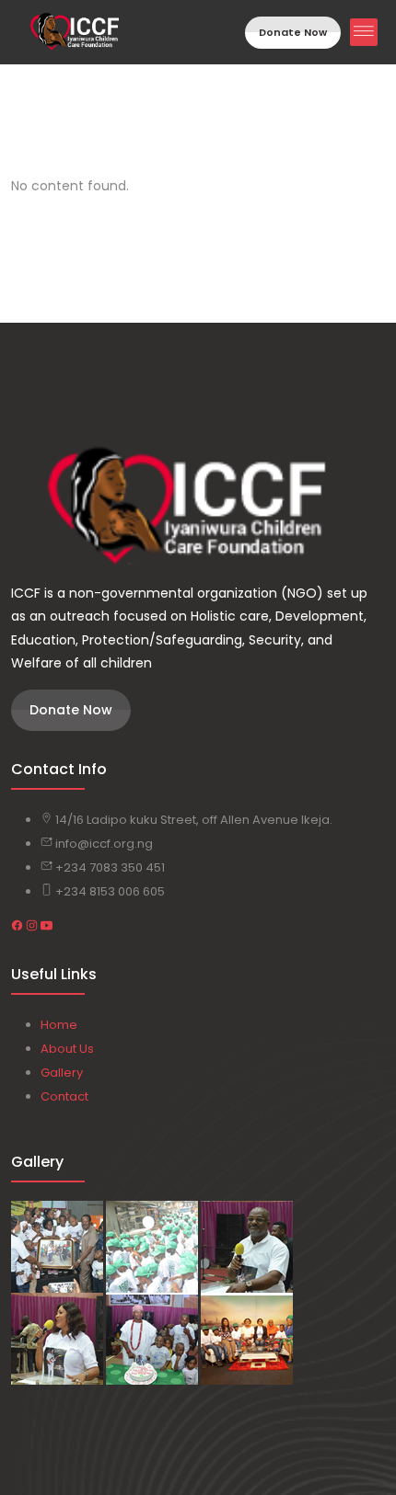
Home (59, 1024)
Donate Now (293, 32)
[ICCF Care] (198, 507)
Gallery (62, 1072)
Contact (64, 1096)
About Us (67, 1048)
